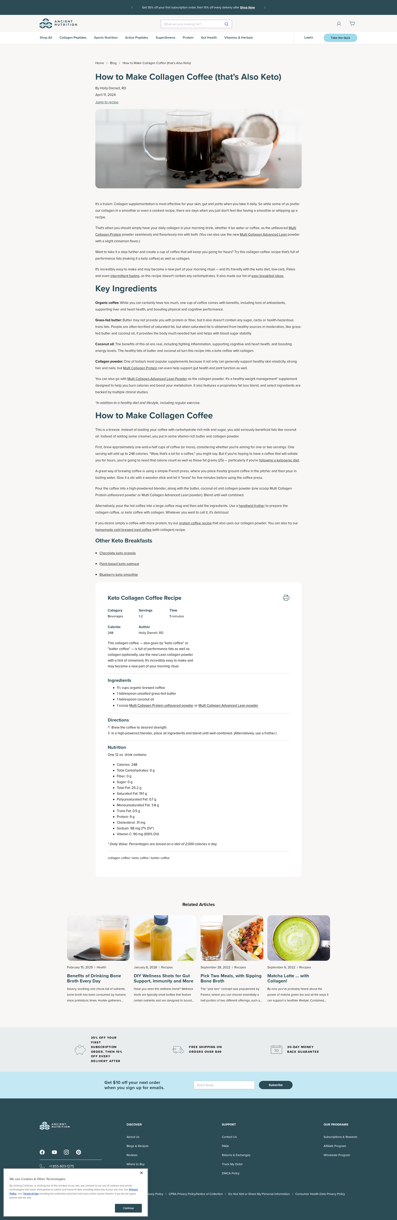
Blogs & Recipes (137, 1146)
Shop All (46, 37)
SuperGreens (165, 37)
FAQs (225, 1146)
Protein (188, 37)
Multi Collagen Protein (140, 368)
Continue (128, 1208)
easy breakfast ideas (267, 275)
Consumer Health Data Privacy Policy (320, 1194)
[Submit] (227, 24)
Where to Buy (136, 1164)
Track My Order (232, 1164)
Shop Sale (205, 10)
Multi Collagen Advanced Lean (263, 234)
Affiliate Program (335, 1146)
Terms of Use (31, 1194)
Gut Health (209, 37)
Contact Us (229, 1137)
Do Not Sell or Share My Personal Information (259, 1194)
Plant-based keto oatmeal (119, 563)
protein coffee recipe (195, 523)
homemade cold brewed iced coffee (123, 529)
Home (99, 63)
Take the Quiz (340, 38)
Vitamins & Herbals (238, 37)
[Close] (141, 1172)
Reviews (132, 1155)
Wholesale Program (337, 1155)
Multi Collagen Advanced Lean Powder (157, 378)
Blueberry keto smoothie (118, 574)
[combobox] (196, 24)
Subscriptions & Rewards (340, 1137)
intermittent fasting (124, 275)
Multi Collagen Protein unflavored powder (161, 705)
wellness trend (169, 989)
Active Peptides (136, 37)
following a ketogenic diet (279, 460)
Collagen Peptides (73, 37)
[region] (75, 1192)
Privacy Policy (154, 1194)
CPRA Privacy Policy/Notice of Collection (196, 1194)
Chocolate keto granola (117, 553)
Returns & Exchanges (236, 1155)
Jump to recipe (106, 102)
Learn (308, 37)
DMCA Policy (230, 1173)
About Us (133, 1137)
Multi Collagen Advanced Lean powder (228, 705)
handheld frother (252, 505)
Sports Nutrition (106, 37)
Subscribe (276, 1085)
